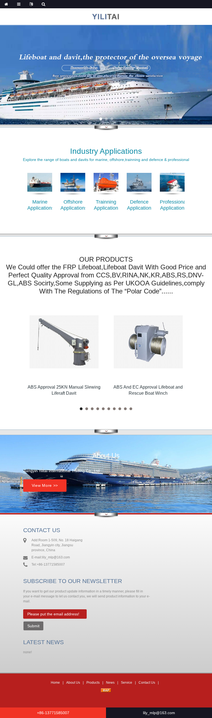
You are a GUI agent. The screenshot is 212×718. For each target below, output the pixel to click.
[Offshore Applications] (72, 187)
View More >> (45, 485)
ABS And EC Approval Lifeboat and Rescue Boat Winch (148, 390)
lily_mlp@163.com (159, 713)
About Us (73, 683)
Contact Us (147, 683)
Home (55, 683)
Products (93, 683)
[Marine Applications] (39, 187)
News (110, 683)
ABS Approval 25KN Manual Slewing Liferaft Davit (64, 390)
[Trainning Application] (106, 187)
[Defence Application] (139, 187)
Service (126, 683)
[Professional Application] (172, 187)
